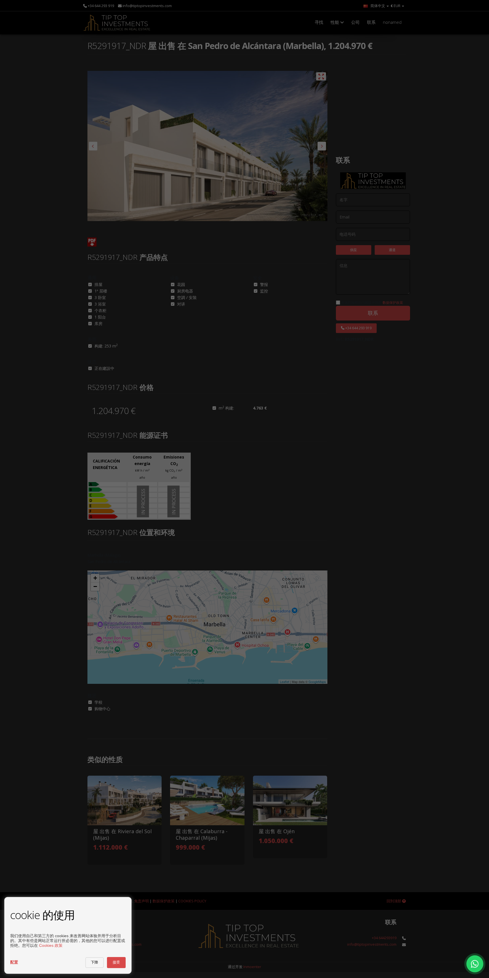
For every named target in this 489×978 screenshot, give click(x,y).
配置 (14, 962)
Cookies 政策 (51, 945)
